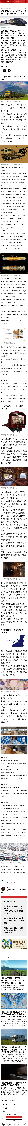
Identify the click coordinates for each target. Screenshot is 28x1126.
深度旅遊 (4, 1100)
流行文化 (4, 1104)
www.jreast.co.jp (5, 28)
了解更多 (14, 1120)
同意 (14, 1117)
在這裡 (5, 622)
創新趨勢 (13, 1104)
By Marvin (4, 66)
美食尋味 (13, 1100)
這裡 (21, 872)
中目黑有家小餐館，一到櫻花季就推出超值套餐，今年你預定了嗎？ (13, 930)
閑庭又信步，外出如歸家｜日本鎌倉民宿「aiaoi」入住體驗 (14, 920)
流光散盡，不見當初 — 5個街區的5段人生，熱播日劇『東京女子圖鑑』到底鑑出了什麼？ (13, 910)
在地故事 (4, 1108)
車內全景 (7, 324)
